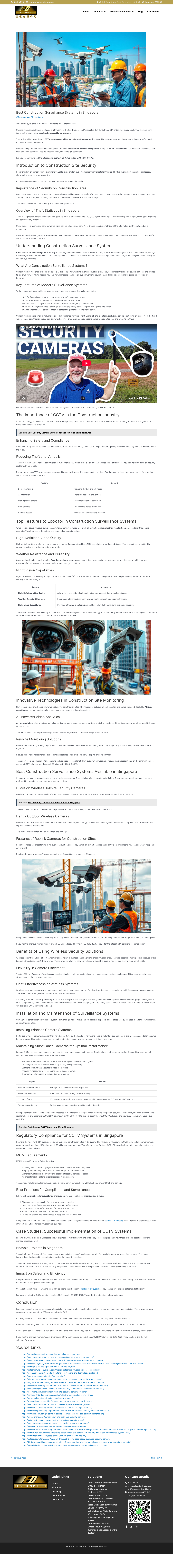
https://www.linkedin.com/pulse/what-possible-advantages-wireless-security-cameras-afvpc (63, 1414)
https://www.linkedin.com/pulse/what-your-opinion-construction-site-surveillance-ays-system (64, 1445)
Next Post (156, 1458)
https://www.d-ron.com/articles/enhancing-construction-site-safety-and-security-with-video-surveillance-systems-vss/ (76, 1432)
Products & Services (120, 11)
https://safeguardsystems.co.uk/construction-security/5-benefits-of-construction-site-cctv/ (63, 1388)
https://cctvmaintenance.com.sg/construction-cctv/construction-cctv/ (53, 1420)
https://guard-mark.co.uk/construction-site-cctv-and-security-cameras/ (54, 1417)
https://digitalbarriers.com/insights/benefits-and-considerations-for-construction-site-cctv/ (63, 1382)
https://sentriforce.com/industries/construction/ (43, 1376)
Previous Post (18, 1458)
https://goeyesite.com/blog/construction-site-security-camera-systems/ (54, 1392)
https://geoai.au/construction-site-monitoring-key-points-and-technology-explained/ (60, 1373)
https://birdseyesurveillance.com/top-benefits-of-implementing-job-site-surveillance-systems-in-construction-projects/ (76, 1442)
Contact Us (153, 11)
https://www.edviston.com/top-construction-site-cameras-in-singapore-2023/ (57, 1407)
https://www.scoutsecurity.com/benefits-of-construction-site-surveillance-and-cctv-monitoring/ (65, 1385)
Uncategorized (24, 117)
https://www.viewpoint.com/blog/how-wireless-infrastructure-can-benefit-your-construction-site (65, 1410)
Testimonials (58, 1495)
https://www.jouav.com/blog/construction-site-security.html (48, 1366)
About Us (98, 11)
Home (86, 11)
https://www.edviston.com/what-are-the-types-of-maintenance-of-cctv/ (54, 1426)
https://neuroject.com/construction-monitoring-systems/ (47, 1398)
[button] (99, 12)
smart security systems (90, 1289)
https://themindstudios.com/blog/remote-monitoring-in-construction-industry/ (57, 1401)
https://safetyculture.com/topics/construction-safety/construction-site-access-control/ (61, 1370)
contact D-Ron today (114, 1220)
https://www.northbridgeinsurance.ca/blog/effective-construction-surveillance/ (57, 1395)
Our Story (56, 1491)
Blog (140, 11)
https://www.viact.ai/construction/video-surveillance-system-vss (51, 1354)
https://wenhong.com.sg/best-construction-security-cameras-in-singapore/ (56, 1404)
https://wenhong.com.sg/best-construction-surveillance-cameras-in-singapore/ (58, 1357)
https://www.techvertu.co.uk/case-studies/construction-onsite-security (54, 1436)
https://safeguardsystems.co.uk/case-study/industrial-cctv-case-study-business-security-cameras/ (66, 1439)
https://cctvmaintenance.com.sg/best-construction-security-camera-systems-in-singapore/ (63, 1360)
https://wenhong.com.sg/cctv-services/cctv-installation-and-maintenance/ (55, 1423)
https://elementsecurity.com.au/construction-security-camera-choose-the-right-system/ (61, 1379)
